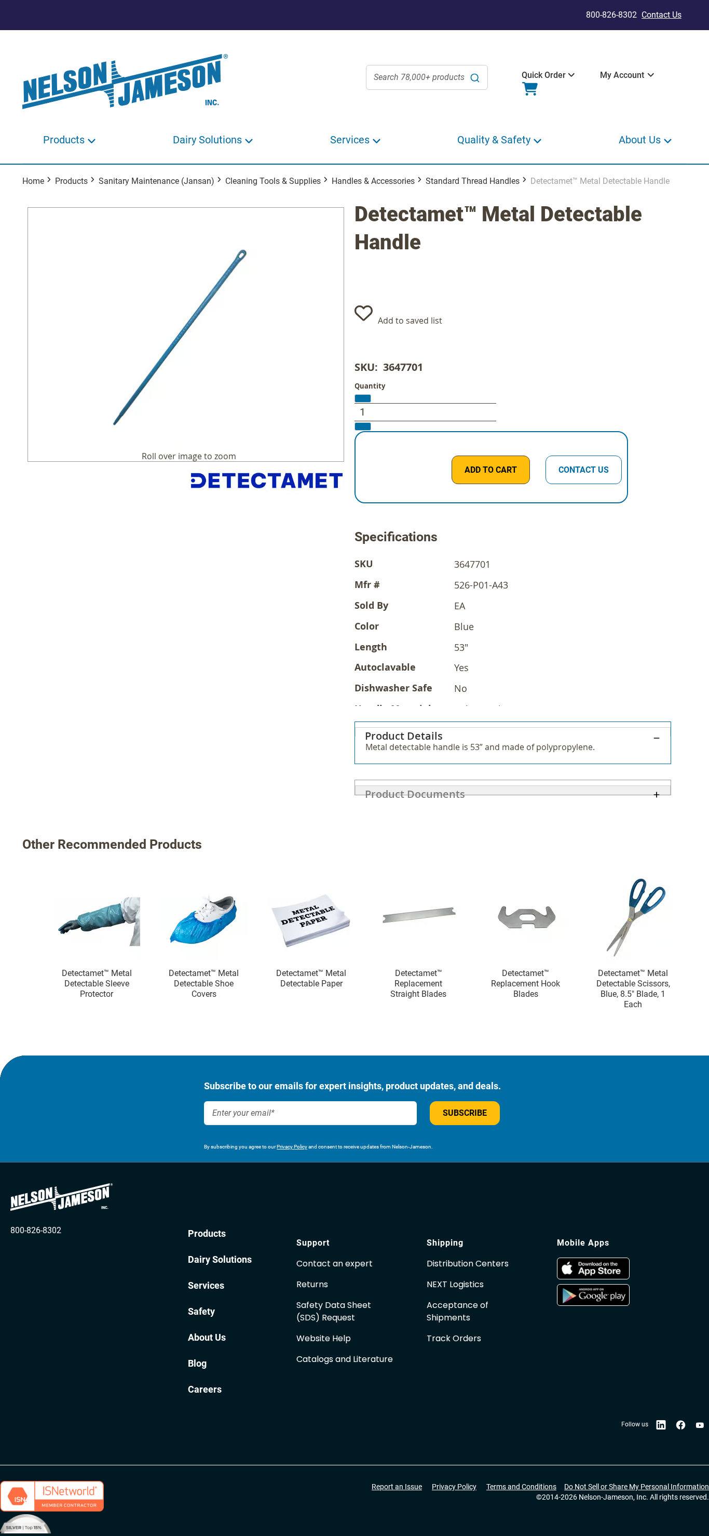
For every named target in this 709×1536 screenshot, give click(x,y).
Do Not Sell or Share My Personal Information (636, 1486)
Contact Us (661, 15)
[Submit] (475, 77)
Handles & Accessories (373, 181)
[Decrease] (362, 398)
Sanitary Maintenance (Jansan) (156, 181)
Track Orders (454, 1338)
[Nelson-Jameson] (125, 82)
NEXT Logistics (455, 1284)
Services (206, 1285)
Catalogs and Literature (344, 1359)
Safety (201, 1311)
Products (71, 181)
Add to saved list (410, 320)
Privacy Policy (292, 1147)
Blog (197, 1363)
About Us (207, 1337)
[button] (544, 75)
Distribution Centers (468, 1264)
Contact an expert (334, 1264)
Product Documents (415, 791)
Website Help (323, 1338)
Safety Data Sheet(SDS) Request (333, 1311)
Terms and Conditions (521, 1486)
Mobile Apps (583, 1243)
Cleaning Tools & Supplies (273, 181)
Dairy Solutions (220, 1259)
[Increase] (362, 426)
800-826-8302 (35, 1230)
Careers (205, 1389)
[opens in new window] (617, 1268)
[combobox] (427, 77)
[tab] (512, 743)
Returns (312, 1284)
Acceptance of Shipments (457, 1311)
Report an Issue (397, 1486)
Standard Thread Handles (473, 181)
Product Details (404, 733)
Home (33, 181)
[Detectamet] (266, 480)
